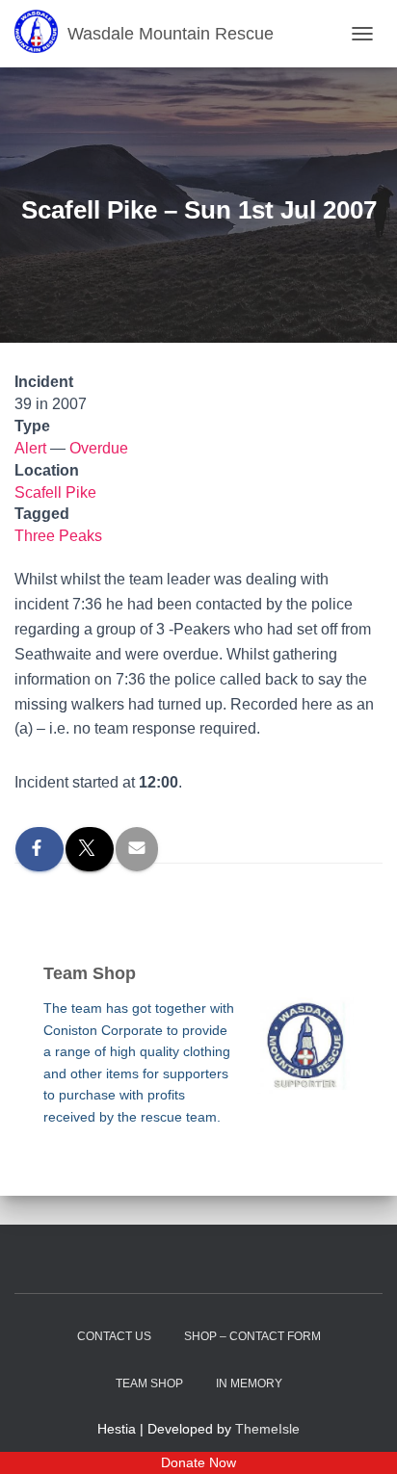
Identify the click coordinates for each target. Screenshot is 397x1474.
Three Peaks (58, 536)
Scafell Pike (55, 492)
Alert (30, 448)
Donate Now (198, 1462)
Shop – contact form (252, 1336)
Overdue (98, 448)
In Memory (249, 1383)
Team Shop (149, 1383)
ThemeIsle (267, 1428)
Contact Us (114, 1336)
